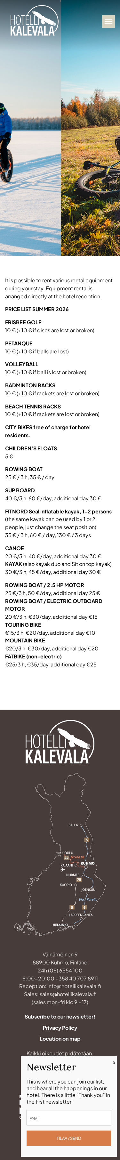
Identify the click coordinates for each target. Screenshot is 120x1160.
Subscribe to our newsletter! (60, 1016)
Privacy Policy (60, 1027)
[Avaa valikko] (108, 21)
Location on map (60, 1038)
